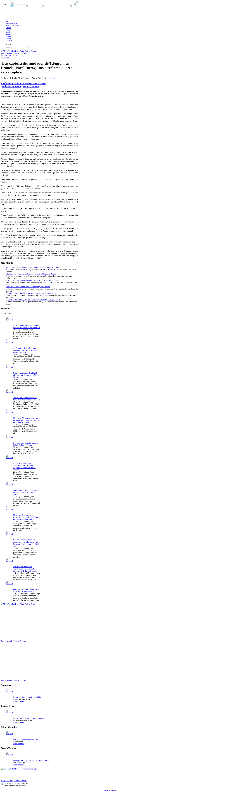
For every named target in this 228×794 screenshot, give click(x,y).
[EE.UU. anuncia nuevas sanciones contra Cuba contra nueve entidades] (9, 320)
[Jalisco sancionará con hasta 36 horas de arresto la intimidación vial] (9, 392)
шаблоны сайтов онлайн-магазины (23, 83)
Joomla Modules (7, 53)
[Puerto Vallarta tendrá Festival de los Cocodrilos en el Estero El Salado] (9, 485)
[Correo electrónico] (9, 55)
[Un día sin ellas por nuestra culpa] (9, 734)
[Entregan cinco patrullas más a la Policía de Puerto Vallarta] (9, 437)
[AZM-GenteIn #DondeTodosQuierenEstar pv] (19, 51)
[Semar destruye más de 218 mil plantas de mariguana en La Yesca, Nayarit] (9, 367)
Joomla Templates (20, 53)
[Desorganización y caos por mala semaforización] (9, 755)
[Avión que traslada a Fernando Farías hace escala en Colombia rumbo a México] (9, 342)
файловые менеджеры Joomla (20, 86)
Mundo (52, 78)
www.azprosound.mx (110, 790)
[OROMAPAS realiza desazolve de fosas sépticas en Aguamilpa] (9, 584)
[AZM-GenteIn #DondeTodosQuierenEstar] (18, 604)
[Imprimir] (5, 58)
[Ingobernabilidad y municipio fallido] (9, 691)
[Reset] (29, 47)
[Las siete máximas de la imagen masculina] (9, 713)
